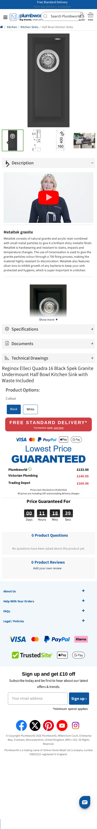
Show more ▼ (48, 319)
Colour (11, 398)
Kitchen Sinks (29, 27)
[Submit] (46, 16)
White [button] (30, 409)
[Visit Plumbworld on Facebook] (21, 725)
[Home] (1, 27)
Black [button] (13, 409)
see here (59, 427)
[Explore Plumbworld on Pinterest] (48, 725)
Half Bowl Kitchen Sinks (57, 27)
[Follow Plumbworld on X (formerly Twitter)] (35, 725)
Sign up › (79, 698)
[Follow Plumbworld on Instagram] (75, 725)
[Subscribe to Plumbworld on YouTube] (62, 725)
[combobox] (62, 16)
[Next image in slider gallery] (8, 164)
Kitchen (12, 27)
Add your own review (47, 568)
